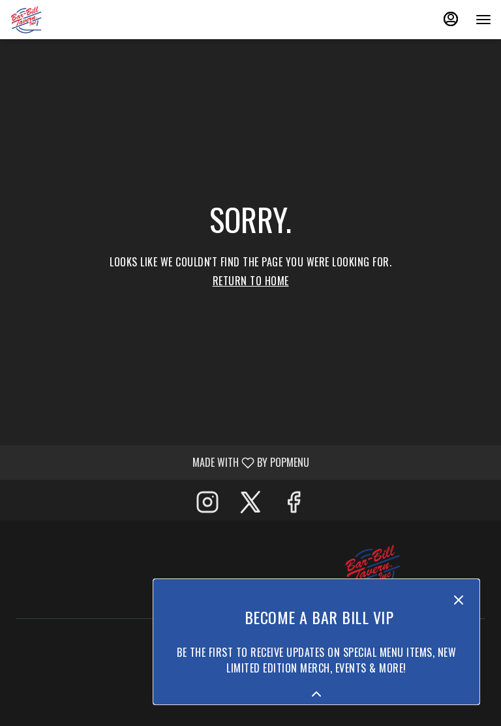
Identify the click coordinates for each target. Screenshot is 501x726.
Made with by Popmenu (159, 462)
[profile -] (451, 19)
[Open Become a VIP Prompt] (316, 694)
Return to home (251, 281)
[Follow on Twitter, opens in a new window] (250, 503)
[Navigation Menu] (483, 19)
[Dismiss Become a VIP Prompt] (458, 600)
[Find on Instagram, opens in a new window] (207, 503)
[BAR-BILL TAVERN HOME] (68, 19)
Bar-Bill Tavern (372, 569)
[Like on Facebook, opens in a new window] (293, 503)
